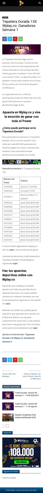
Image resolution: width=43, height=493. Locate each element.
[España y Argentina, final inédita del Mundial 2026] (8, 417)
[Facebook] (4, 39)
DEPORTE (5, 420)
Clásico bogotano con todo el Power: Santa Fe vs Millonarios (32, 376)
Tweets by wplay (9, 478)
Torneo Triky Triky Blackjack (8, 375)
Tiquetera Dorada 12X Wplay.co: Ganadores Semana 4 (18, 338)
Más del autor (27, 387)
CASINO (5, 17)
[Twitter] (10, 39)
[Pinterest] (15, 39)
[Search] (40, 3)
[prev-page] (3, 426)
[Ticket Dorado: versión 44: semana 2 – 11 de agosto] (8, 406)
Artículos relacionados (12, 387)
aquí (15, 263)
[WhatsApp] (20, 39)
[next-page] (7, 426)
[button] (4, 3)
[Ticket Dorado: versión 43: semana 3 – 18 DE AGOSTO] (8, 395)
